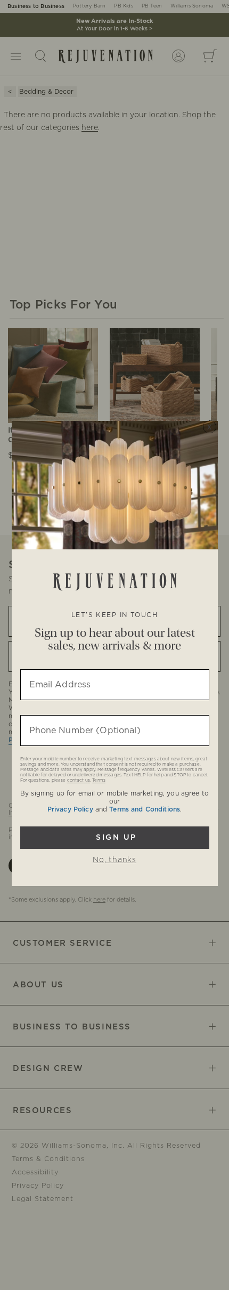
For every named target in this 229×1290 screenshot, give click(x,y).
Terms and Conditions (144, 809)
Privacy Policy (70, 809)
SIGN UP (114, 837)
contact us (78, 780)
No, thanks (114, 860)
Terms (98, 780)
